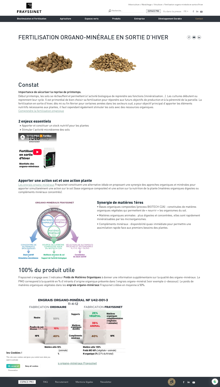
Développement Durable (170, 19)
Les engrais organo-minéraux (36, 184)
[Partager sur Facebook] (189, 37)
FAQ (45, 381)
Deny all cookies (31, 366)
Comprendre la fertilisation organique (41, 110)
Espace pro (27, 381)
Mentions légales (84, 381)
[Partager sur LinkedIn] (199, 37)
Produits (116, 19)
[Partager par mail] (194, 37)
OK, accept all (13, 366)
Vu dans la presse (172, 11)
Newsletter (105, 381)
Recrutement (61, 381)
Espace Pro (153, 11)
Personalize (13, 370)
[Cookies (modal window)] (215, 382)
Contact (199, 19)
